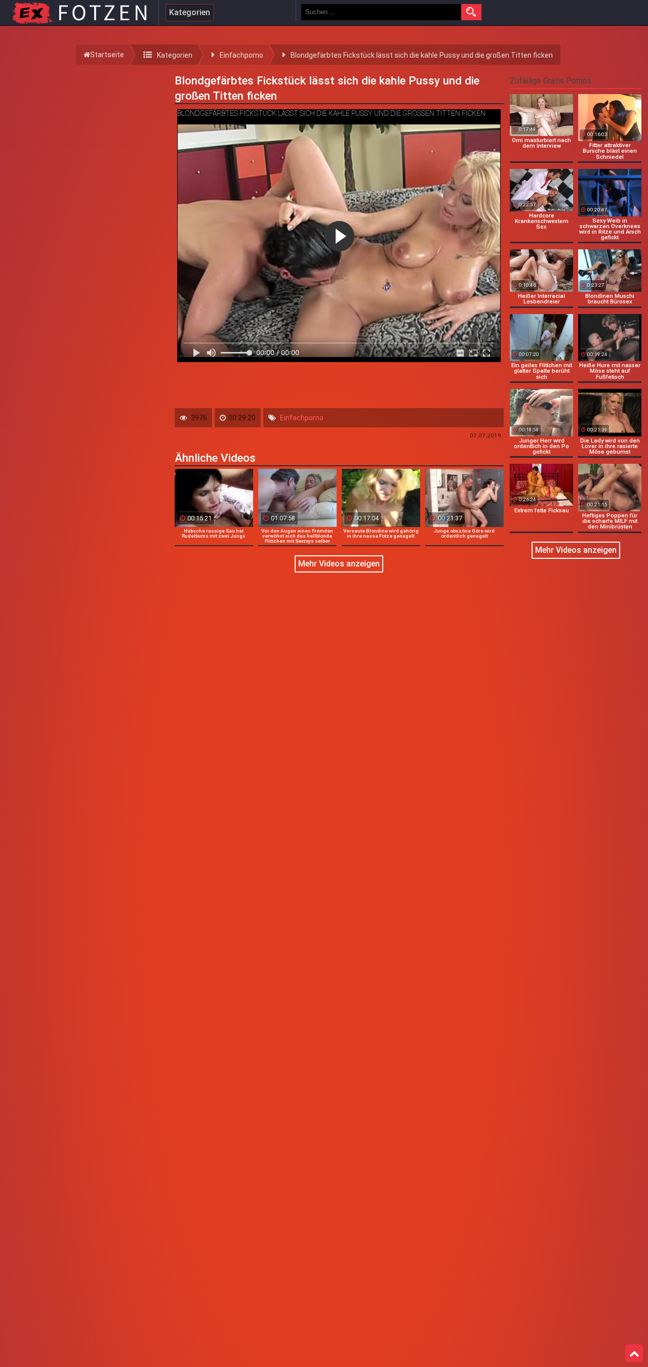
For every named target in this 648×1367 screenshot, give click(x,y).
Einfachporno (301, 418)
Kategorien (189, 12)
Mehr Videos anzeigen (339, 563)
